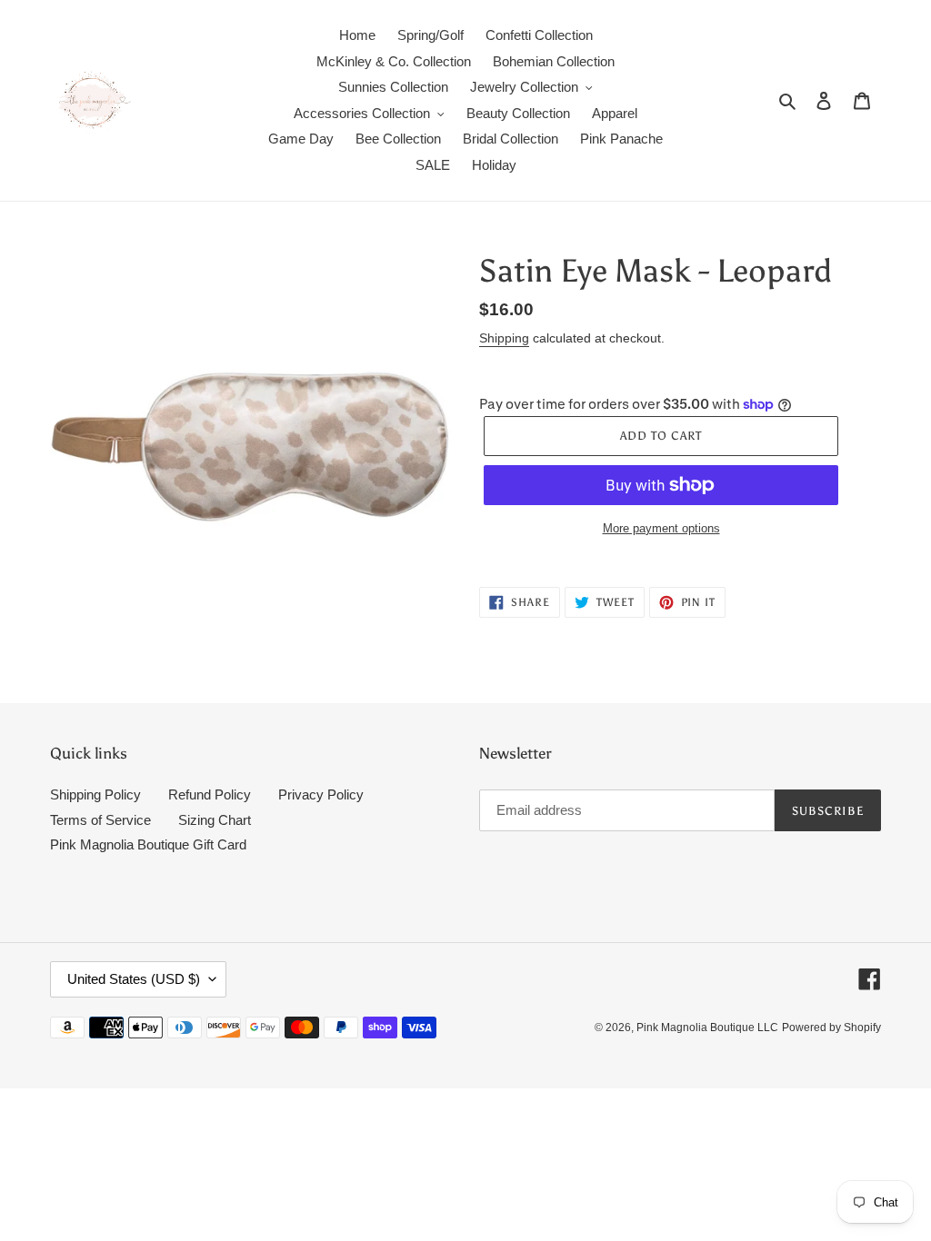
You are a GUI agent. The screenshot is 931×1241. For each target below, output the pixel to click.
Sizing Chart (214, 820)
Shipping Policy (95, 794)
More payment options (661, 528)
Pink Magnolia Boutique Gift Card (148, 844)
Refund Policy (209, 794)
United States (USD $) (133, 979)
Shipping (504, 338)
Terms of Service (100, 820)
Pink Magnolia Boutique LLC (707, 1027)
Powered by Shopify (831, 1027)
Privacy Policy (321, 794)
